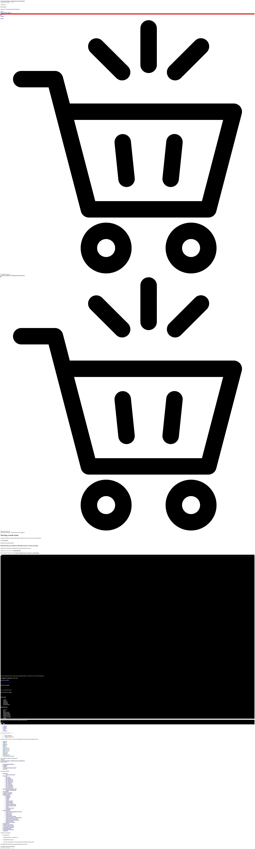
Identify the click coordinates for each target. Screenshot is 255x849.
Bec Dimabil (5, 791)
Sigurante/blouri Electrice (8, 829)
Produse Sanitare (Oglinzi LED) (10, 789)
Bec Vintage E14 (9, 780)
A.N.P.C (5, 709)
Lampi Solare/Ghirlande (11, 816)
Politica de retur (6, 715)
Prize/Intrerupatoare (7, 828)
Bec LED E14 (9, 784)
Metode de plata (6, 713)
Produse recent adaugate (8, 824)
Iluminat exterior (6, 810)
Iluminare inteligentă (7, 793)
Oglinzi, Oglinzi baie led (11, 790)
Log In (2, 11)
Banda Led (5, 773)
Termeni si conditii (7, 716)
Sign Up (9, 12)
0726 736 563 (3, 687)
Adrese (4, 699)
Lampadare (8, 809)
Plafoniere (5, 765)
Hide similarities (8, 735)
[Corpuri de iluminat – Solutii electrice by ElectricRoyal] (13, 1)
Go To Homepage (4, 540)
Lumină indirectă (9, 802)
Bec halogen (8, 778)
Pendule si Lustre (9, 803)
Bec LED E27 (9, 783)
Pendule (5, 766)
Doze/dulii (5, 830)
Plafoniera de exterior (10, 822)
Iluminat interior (6, 794)
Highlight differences (9, 736)
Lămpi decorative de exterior (12, 818)
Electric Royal (6, 712)
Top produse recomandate (8, 827)
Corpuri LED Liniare (7, 792)
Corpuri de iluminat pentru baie (9, 767)
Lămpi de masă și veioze (11, 805)
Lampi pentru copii (10, 808)
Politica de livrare (6, 714)
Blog (4, 710)
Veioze (7, 806)
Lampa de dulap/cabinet (11, 804)
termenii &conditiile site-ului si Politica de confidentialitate (27, 553)
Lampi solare (8, 814)
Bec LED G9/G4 (9, 787)
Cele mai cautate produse (8, 825)
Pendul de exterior (9, 821)
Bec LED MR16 (9, 785)
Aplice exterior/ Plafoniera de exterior (14, 811)
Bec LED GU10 (9, 786)
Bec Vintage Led (9, 781)
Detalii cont (5, 703)
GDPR (4, 718)
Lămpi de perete (9, 800)
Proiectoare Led (9, 812)
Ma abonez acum (17, 550)
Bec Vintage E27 (9, 779)
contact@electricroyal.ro (6, 682)
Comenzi (5, 701)
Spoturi (7, 799)
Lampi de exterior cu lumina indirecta (14, 817)
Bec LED (5, 769)
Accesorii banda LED (10, 774)
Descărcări (5, 702)
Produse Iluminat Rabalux (8, 764)
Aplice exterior (9, 815)
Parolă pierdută (6, 704)
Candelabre (8, 796)
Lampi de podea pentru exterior (12, 820)
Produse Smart (6, 823)
